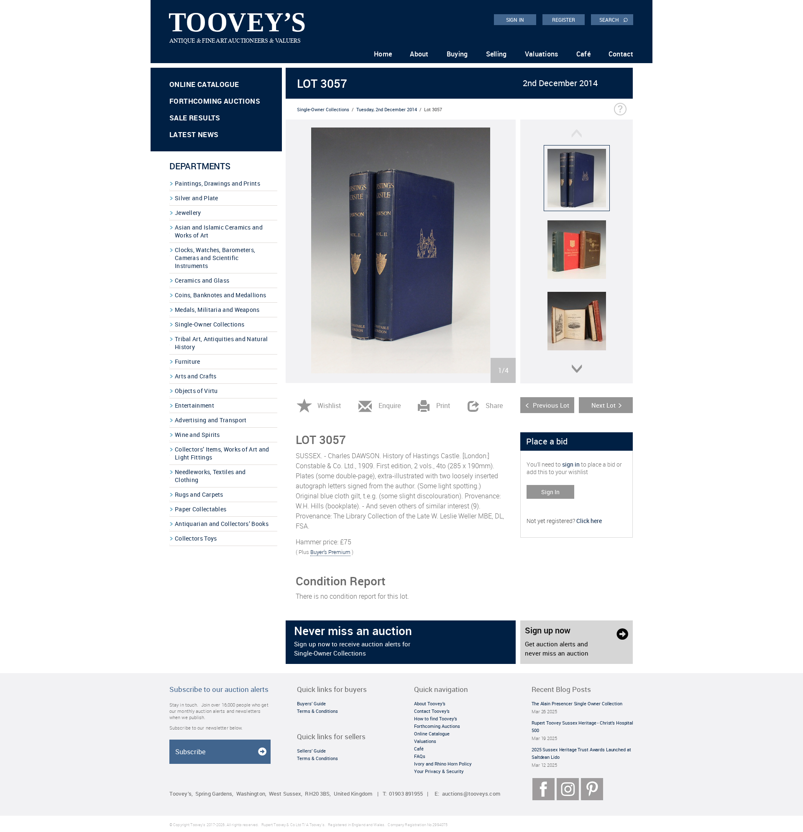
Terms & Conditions (317, 711)
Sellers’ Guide (311, 751)
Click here (589, 521)
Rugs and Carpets (199, 494)
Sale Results (194, 118)
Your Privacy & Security (439, 771)
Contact (621, 54)
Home (383, 54)
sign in (571, 464)
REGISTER (563, 19)
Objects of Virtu (196, 391)
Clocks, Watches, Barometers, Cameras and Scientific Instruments (215, 258)
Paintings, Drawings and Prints (217, 183)
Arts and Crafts (196, 376)
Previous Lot (551, 405)
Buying (457, 54)
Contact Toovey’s (432, 711)
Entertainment (194, 405)
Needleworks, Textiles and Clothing (210, 476)
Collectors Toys (196, 538)
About (419, 54)
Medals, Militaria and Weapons (217, 310)
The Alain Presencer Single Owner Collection (577, 703)
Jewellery (188, 213)
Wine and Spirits (197, 435)
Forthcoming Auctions (214, 101)
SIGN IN (515, 19)
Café (583, 54)
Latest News (193, 134)
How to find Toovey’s (435, 718)
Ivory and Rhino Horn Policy (443, 764)
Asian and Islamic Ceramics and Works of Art (219, 231)
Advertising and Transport (211, 420)
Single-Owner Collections (209, 324)
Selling (496, 54)
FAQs (419, 756)
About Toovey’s (429, 703)
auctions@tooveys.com (471, 793)
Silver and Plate (196, 198)
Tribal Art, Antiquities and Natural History (221, 343)
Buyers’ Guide (311, 703)
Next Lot (603, 405)
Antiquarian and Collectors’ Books (222, 524)
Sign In (550, 492)
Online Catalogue (204, 84)
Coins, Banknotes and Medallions (220, 295)
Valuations (541, 54)
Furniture (187, 361)
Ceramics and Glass (202, 280)
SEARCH (613, 19)
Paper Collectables (200, 509)
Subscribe (190, 751)
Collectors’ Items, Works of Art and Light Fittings (222, 453)
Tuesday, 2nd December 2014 (386, 109)
